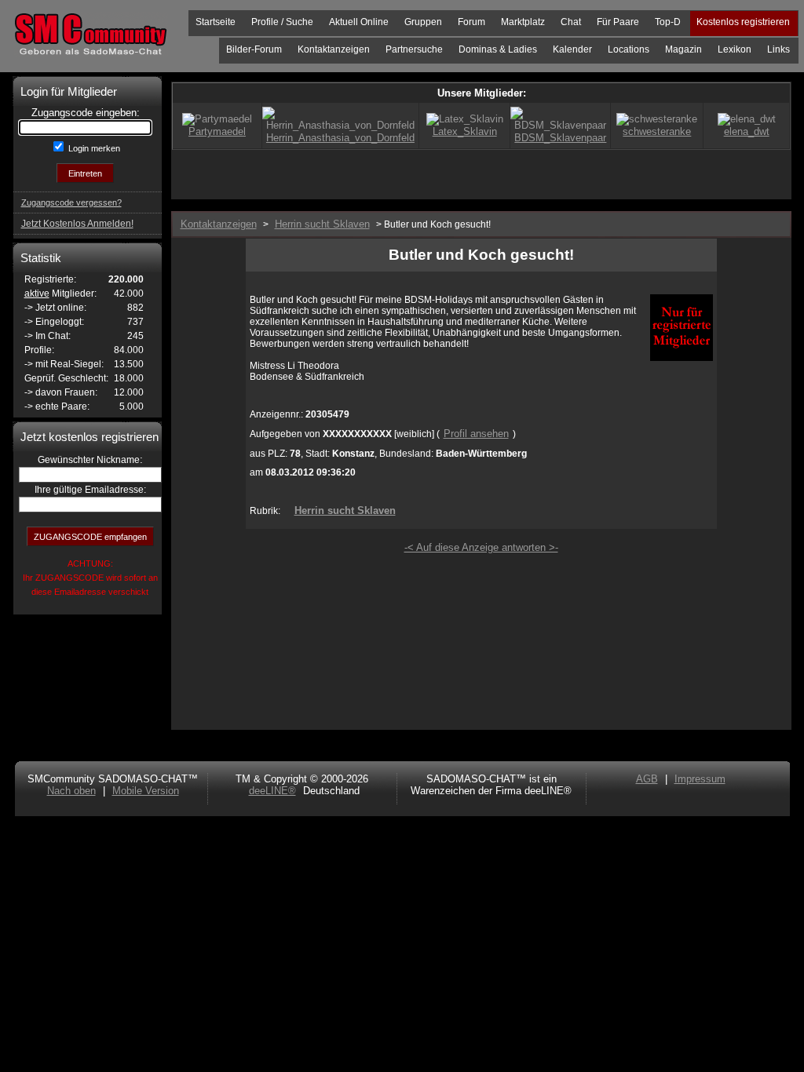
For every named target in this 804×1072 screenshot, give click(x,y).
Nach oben (71, 791)
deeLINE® (272, 791)
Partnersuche (414, 49)
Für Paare (618, 21)
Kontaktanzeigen (334, 49)
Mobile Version (145, 791)
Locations (628, 49)
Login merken (93, 148)
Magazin (683, 49)
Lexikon (734, 49)
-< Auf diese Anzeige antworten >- (481, 547)
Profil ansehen (476, 433)
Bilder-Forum (254, 49)
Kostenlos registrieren (743, 21)
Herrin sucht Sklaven (345, 510)
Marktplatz (523, 21)
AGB (647, 779)
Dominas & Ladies (498, 49)
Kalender (572, 49)
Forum (471, 21)
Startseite (216, 21)
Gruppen (423, 21)
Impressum (699, 779)
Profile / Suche (282, 21)
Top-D (668, 21)
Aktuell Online (359, 21)
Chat (571, 21)
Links (778, 49)
